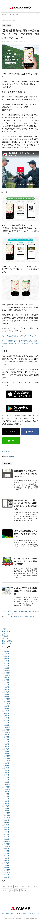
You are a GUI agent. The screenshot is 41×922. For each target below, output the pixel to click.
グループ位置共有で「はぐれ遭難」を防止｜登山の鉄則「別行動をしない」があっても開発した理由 (20, 343)
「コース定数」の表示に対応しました (20, 616)
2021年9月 (6, 792)
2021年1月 (6, 811)
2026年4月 (6, 661)
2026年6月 (6, 656)
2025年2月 (6, 694)
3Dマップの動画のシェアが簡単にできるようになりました (25, 534)
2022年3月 (6, 777)
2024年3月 (6, 720)
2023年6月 (6, 742)
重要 (16, 890)
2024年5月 (6, 716)
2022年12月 (6, 756)
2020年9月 (6, 820)
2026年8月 (6, 651)
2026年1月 (6, 668)
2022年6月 (6, 770)
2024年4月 (6, 718)
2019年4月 (6, 860)
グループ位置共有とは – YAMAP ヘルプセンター (20, 336)
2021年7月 (6, 796)
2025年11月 (6, 673)
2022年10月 (6, 761)
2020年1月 (6, 839)
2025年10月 (6, 675)
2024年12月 (6, 699)
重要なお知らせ (7, 643)
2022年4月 (6, 775)
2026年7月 (6, 654)
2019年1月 (6, 868)
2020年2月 (6, 837)
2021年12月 (6, 784)
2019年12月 (6, 841)
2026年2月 (6, 666)
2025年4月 (6, 689)
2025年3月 (6, 692)
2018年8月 (6, 877)
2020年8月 (6, 822)
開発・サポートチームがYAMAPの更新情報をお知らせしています (20, 913)
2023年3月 (6, 749)
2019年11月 (6, 844)
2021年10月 (6, 789)
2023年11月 (6, 730)
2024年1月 (6, 725)
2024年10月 (6, 704)
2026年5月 (6, 658)
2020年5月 (6, 830)
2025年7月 (6, 682)
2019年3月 (6, 863)
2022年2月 (6, 780)
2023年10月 (6, 732)
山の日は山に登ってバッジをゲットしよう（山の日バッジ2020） (25, 561)
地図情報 (5, 638)
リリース (5, 634)
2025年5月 (6, 687)
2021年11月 (6, 787)
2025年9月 (6, 677)
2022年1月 (6, 782)
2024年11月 (6, 701)
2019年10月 (6, 846)
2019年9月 (6, 849)
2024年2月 (6, 723)
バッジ (16, 886)
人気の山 (5, 636)
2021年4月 (6, 803)
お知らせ (5, 629)
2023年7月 (6, 739)
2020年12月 (6, 813)
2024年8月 (6, 708)
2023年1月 (6, 754)
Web (4, 886)
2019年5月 (6, 858)
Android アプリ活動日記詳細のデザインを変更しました (25, 591)
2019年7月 (6, 853)
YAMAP (11, 456)
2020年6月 (6, 827)
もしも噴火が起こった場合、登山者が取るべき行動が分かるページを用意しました (25, 504)
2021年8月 (6, 794)
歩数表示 (5, 890)
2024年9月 (6, 706)
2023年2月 (6, 751)
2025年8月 (6, 680)
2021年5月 (6, 801)
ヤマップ (35, 886)
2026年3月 (6, 663)
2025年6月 (6, 685)
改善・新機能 (6, 452)
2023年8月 (6, 737)
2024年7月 (6, 711)
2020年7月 (6, 825)
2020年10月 (6, 818)
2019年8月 (6, 851)
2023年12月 (6, 727)
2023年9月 (6, 735)
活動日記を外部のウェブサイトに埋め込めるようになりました (25, 474)
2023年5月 (6, 744)
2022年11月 (6, 758)
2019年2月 (6, 865)
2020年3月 (6, 834)
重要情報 (23, 890)
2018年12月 (6, 870)
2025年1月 (6, 697)
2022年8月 (6, 765)
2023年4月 (6, 746)
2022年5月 (6, 773)
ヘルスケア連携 (25, 886)
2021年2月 (6, 808)
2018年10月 (6, 872)
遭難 (11, 890)
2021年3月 (6, 806)
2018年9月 (6, 875)
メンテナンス (7, 631)
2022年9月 (6, 763)
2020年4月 (6, 832)
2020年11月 (6, 815)
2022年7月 (6, 768)
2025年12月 (6, 670)
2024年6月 (6, 713)
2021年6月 (6, 799)
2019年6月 (6, 856)
